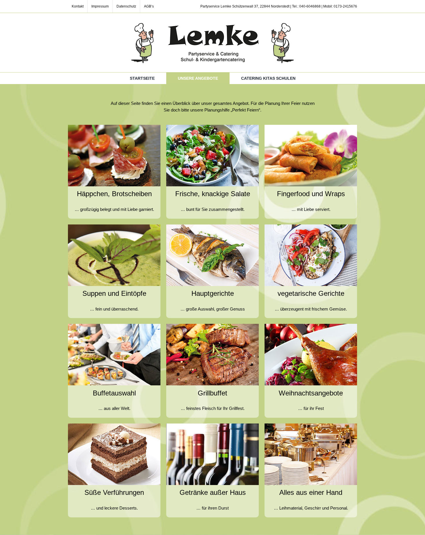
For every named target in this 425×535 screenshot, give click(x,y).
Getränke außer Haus (213, 492)
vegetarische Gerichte (311, 293)
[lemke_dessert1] (114, 425)
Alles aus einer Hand (310, 492)
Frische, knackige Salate (212, 194)
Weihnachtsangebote (311, 393)
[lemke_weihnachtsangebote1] (311, 326)
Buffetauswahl (114, 393)
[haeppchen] (114, 127)
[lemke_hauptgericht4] (311, 226)
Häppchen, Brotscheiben (114, 194)
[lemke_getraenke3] (212, 425)
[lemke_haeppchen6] (114, 226)
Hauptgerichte (212, 293)
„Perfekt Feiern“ (245, 109)
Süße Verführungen (114, 492)
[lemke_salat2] (212, 127)
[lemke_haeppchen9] (114, 326)
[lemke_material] (311, 425)
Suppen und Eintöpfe (114, 293)
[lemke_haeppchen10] (212, 326)
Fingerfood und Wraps (311, 194)
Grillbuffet (212, 393)
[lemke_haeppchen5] (311, 127)
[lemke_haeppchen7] (212, 226)
